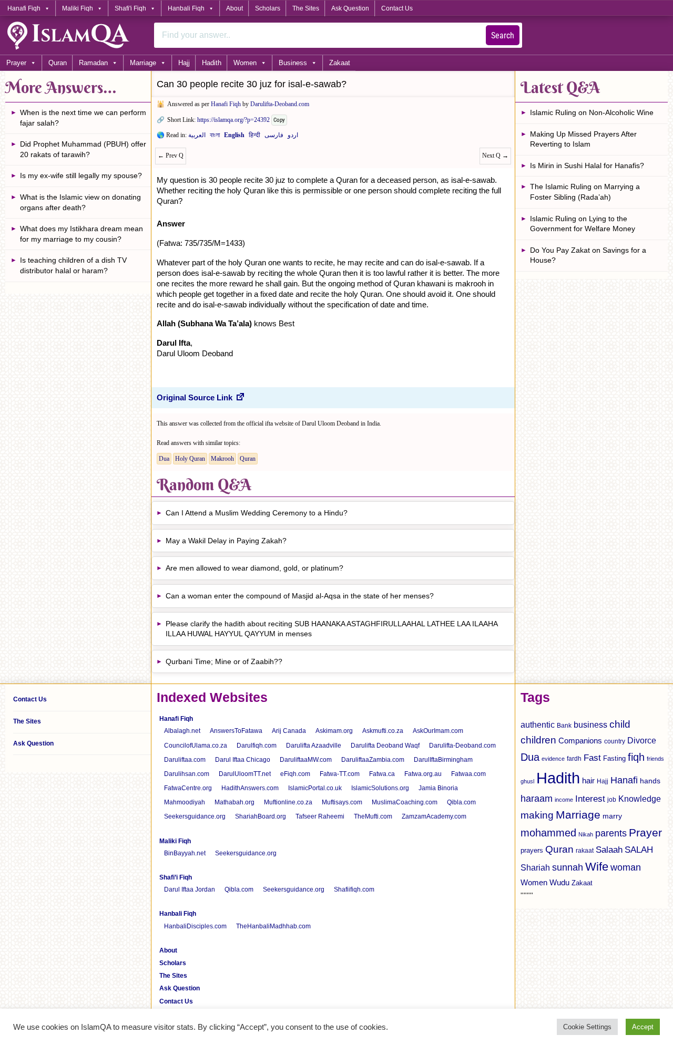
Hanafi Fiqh (23, 8)
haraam (537, 798)
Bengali (215, 137)
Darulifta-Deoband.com (279, 104)
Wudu (559, 882)
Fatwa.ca (382, 774)
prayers (532, 850)
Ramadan (93, 63)
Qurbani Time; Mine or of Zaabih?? (224, 661)
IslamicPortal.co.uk (315, 788)
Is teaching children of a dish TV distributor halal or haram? (73, 265)
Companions (580, 740)
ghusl (527, 781)
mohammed (548, 833)
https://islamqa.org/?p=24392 (233, 119)
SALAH (639, 850)
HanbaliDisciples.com (195, 926)
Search (502, 35)
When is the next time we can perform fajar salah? (83, 117)
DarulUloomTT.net (245, 774)
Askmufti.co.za (382, 730)
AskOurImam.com (438, 730)
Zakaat (339, 63)
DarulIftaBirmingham (443, 759)
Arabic (197, 137)
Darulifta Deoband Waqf (385, 745)
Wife (596, 866)
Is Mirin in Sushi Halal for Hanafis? (587, 165)
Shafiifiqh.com (354, 889)
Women (245, 63)
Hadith (211, 63)
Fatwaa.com (468, 774)
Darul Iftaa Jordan (189, 889)
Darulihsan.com (186, 774)
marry (612, 816)
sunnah (567, 867)
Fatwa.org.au (423, 774)
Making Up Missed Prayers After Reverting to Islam (583, 139)
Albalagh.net (182, 730)
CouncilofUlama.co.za (195, 745)
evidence (553, 759)
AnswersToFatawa (236, 730)
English (234, 137)
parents (611, 833)
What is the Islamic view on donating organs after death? (80, 202)
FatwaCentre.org (188, 788)
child (619, 724)
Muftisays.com (342, 802)
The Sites (305, 8)
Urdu (293, 137)
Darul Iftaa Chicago (242, 759)
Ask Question (350, 8)
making (537, 815)
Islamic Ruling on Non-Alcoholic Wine (592, 112)
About (234, 8)
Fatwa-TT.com (340, 774)
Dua (164, 458)
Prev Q (170, 155)
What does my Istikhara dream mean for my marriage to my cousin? (81, 233)
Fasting (614, 758)
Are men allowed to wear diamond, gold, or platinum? (254, 568)
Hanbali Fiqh (186, 8)
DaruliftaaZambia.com (372, 759)
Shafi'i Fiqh (130, 8)
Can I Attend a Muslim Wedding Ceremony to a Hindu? (257, 513)
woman (625, 867)
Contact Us (397, 8)
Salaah (609, 849)
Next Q (495, 155)
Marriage (143, 63)
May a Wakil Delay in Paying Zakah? (226, 540)
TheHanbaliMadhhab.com (273, 926)
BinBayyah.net (185, 853)
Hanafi (624, 780)
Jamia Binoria (438, 788)
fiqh (636, 757)
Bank (564, 725)
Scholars (267, 8)
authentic (538, 724)
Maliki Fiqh (77, 8)
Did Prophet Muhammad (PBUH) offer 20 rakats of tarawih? (83, 149)
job (611, 799)
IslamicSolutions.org (380, 788)
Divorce (641, 740)
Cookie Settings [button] (587, 1027)
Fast (592, 758)
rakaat (585, 850)
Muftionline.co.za (288, 802)
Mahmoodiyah (184, 802)
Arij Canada (289, 730)
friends (655, 759)
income (564, 799)
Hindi (254, 137)
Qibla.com (461, 802)
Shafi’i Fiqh (175, 877)
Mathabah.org (234, 802)
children (538, 740)
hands (650, 781)
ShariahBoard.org (260, 816)
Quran (57, 63)
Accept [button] (643, 1027)
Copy (279, 120)
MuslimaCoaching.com (404, 802)
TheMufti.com (373, 816)
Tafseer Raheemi (319, 816)
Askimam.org (334, 730)
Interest (590, 798)
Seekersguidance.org (195, 816)
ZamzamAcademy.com (434, 816)
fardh (574, 758)
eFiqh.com (295, 774)
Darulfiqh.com (257, 745)
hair (588, 780)
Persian (273, 137)
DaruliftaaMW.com (306, 759)
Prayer (16, 63)
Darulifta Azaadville (313, 745)
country (614, 741)
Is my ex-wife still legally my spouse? (81, 175)
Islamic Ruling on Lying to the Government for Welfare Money (582, 223)
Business (293, 63)
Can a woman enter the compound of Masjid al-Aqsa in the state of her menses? (300, 596)
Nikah (585, 834)
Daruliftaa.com (185, 759)
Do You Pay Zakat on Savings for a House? (588, 255)
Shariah (535, 867)
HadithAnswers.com (250, 788)
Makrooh (222, 458)
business (590, 724)
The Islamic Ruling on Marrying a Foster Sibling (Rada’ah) (585, 191)
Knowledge (639, 798)
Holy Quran (190, 458)
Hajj (184, 63)
